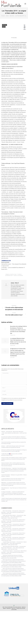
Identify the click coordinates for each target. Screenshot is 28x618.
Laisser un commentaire (18, 275)
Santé (4, 26)
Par (19, 274)
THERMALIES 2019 (6, 260)
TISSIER (4, 524)
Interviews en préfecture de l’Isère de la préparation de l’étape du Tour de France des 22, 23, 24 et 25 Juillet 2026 (14, 450)
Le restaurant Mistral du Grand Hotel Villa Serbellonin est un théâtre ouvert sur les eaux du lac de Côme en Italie (18, 341)
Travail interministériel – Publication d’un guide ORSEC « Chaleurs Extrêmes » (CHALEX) (14, 475)
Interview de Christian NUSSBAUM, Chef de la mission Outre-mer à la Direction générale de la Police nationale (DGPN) (12, 557)
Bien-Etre (12, 274)
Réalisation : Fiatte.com (11, 608)
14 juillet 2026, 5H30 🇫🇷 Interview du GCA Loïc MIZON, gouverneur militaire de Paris (11, 454)
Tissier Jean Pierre (6, 515)
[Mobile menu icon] (25, 3)
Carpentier (5, 550)
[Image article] (5, 328)
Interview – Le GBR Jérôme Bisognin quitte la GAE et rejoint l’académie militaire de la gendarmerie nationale (12, 447)
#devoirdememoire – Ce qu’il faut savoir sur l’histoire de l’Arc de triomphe (13, 488)
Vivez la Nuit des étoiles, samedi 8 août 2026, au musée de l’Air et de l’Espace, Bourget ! (13, 443)
